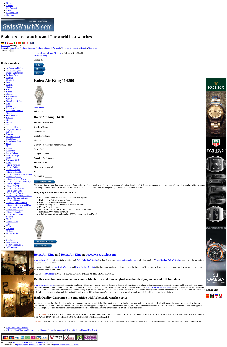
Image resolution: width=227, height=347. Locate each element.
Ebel (8, 103)
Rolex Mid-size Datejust (16, 198)
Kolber (9, 132)
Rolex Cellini (12, 167)
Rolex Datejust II (14, 172)
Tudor (8, 226)
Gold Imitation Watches (87, 260)
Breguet (9, 77)
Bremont (10, 82)
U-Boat (9, 231)
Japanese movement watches (158, 287)
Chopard (10, 94)
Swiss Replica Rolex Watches (168, 260)
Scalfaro (9, 217)
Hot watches (49, 274)
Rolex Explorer (13, 184)
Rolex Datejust (13, 169)
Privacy (68, 330)
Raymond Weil (12, 160)
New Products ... (13, 242)
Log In (9, 10)
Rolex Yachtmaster (14, 214)
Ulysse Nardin (12, 233)
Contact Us (74, 48)
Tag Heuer (10, 219)
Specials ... (10, 240)
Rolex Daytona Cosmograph (18, 181)
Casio (8, 89)
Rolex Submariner (14, 212)
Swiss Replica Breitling (85, 267)
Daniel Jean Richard (14, 101)
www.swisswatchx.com (101, 254)
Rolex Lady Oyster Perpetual (19, 195)
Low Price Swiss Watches (17, 328)
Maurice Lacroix (13, 136)
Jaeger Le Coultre (13, 129)
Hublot (9, 122)
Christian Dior (12, 96)
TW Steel (10, 228)
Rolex (43, 53)
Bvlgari (9, 85)
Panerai (9, 148)
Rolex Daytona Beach (16, 179)
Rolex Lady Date (14, 191)
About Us (65, 48)
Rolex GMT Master (15, 188)
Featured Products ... (14, 245)
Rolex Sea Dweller (14, 210)
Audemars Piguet (13, 70)
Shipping (47, 48)
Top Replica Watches (62, 267)
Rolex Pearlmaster (14, 207)
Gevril (9, 113)
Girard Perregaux (13, 115)
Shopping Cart (12, 13)
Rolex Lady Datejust (15, 193)
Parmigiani (10, 151)
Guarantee (92, 48)
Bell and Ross (12, 75)
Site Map (76, 330)
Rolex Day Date (13, 177)
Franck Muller (12, 108)
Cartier (9, 87)
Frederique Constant (14, 110)
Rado (8, 158)
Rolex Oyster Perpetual (16, 202)
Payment (56, 48)
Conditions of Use (30, 330)
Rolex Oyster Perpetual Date (18, 205)
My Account (11, 8)
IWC (8, 125)
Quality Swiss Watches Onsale (29, 345)
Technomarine (12, 221)
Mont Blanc (11, 139)
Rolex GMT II (12, 186)
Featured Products (35, 48)
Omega (9, 143)
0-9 (51, 342)
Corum (9, 99)
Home (8, 3)
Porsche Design (12, 155)
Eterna (9, 106)
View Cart (5, 45)
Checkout (10, 15)
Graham (9, 118)
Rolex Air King (54, 53)
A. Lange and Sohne (15, 68)
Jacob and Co (12, 127)
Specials (10, 48)
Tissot (8, 224)
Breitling (10, 80)
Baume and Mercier (14, 73)
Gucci (8, 120)
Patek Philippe (12, 153)
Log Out (9, 5)
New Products (21, 48)
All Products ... (12, 247)
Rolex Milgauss (13, 200)
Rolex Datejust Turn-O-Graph (19, 174)
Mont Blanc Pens (13, 141)
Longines (10, 134)
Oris (8, 146)
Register (83, 48)
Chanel (9, 92)
